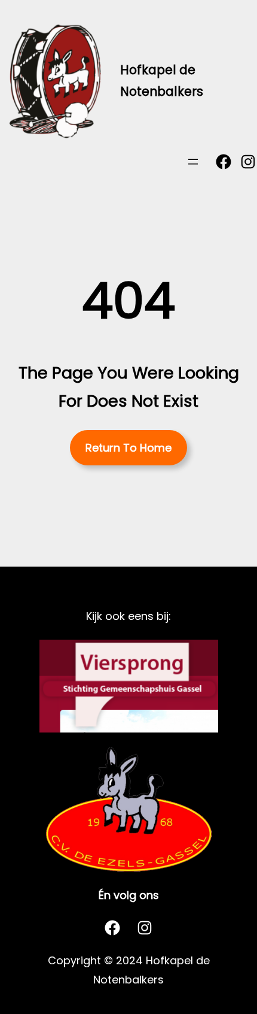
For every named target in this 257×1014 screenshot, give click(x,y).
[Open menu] (193, 162)
